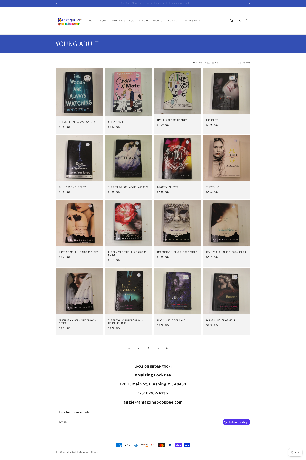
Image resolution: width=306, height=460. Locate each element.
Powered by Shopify (89, 452)
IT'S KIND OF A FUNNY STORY (172, 120)
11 (167, 347)
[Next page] (177, 348)
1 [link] (129, 348)
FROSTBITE (212, 120)
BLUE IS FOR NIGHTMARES (72, 187)
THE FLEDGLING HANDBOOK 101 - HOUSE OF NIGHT (125, 322)
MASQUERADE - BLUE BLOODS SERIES (177, 252)
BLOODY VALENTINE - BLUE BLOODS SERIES (127, 254)
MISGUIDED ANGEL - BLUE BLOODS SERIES (77, 322)
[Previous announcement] (57, 3)
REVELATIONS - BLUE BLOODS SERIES (226, 252)
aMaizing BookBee (71, 452)
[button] (232, 21)
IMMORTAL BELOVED (168, 187)
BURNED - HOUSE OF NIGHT (220, 320)
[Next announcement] (249, 3)
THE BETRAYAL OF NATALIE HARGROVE (128, 187)
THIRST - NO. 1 (214, 187)
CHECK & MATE (115, 122)
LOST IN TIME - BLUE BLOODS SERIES (78, 252)
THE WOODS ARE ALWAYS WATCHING (78, 122)
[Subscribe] (115, 422)
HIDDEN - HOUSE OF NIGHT (171, 320)
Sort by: (197, 62)
